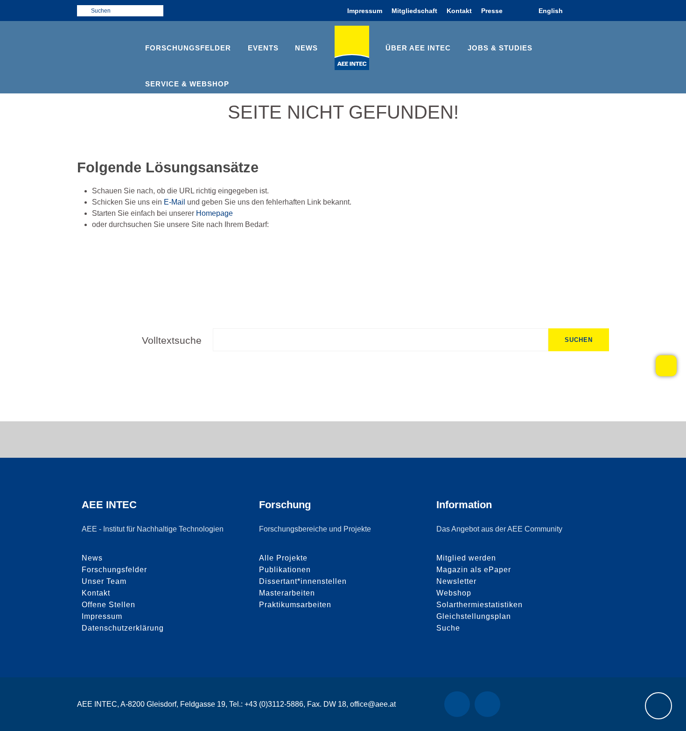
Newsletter (456, 581)
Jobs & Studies (500, 48)
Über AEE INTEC (418, 48)
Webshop (453, 593)
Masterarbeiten (287, 593)
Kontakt (459, 10)
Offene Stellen (108, 605)
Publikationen (285, 570)
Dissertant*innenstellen (303, 581)
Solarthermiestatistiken (479, 605)
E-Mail (174, 202)
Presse (492, 10)
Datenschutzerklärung (123, 628)
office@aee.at (373, 704)
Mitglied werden (466, 558)
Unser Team (104, 581)
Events (263, 48)
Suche (448, 628)
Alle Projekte (283, 558)
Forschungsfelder (188, 48)
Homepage (214, 213)
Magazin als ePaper (473, 570)
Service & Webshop (187, 84)
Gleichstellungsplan (473, 616)
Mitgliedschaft (414, 10)
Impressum (364, 10)
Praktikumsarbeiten (295, 605)
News (306, 48)
